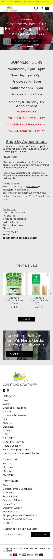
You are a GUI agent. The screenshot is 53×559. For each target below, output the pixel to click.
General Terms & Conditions (17, 489)
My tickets (8, 471)
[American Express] (24, 555)
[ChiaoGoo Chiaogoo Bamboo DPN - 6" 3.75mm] (39, 284)
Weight (6, 404)
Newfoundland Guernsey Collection (21, 453)
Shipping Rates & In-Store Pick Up (20, 515)
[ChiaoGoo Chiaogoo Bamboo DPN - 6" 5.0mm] (14, 284)
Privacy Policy (10, 496)
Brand (6, 400)
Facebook (32, 186)
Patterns (7, 430)
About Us (8, 423)
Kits (5, 419)
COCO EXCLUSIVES (13, 442)
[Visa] (20, 555)
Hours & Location (12, 445)
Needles (7, 411)
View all (26, 319)
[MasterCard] (15, 555)
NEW (5, 434)
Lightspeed (7, 551)
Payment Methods (12, 500)
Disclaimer (8, 492)
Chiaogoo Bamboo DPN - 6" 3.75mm (39, 300)
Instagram (8, 189)
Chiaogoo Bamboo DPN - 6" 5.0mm (14, 300)
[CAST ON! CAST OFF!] (10, 8)
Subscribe (40, 534)
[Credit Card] (10, 555)
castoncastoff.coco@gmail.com (20, 238)
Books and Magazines (14, 407)
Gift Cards (8, 523)
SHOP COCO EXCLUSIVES (26, 41)
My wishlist (8, 475)
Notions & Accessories (14, 415)
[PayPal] (37, 555)
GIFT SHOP (9, 438)
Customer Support (12, 508)
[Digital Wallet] (30, 555)
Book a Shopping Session (16, 449)
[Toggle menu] (47, 8)
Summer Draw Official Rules (17, 519)
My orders (8, 467)
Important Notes (11, 511)
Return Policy (10, 504)
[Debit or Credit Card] (41, 555)
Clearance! (8, 426)
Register (7, 463)
